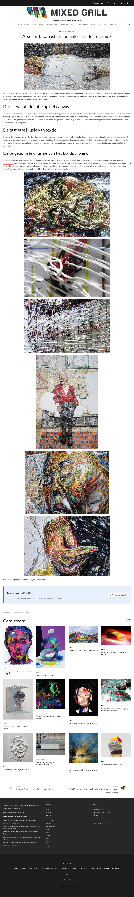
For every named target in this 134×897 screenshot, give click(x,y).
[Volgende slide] (129, 620)
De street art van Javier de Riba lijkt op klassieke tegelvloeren (114, 710)
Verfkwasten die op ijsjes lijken (111, 764)
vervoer (113, 24)
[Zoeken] (127, 2)
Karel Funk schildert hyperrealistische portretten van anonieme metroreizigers (93, 789)
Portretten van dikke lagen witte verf (16, 770)
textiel (85, 140)
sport (106, 24)
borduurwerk (8, 163)
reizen (41, 24)
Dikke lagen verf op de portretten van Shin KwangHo (17, 673)
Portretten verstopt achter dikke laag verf (83, 723)
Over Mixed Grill (98, 809)
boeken (85, 24)
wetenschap (50, 847)
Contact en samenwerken (101, 812)
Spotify (21, 812)
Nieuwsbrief (96, 824)
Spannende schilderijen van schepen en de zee (83, 771)
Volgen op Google (119, 595)
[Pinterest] (115, 2)
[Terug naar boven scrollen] (67, 877)
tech (99, 24)
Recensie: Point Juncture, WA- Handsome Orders (35, 788)
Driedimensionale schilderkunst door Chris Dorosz (17, 728)
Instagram (14, 812)
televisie (49, 844)
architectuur (64, 24)
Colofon (95, 815)
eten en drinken (51, 24)
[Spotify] (121, 2)
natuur (48, 841)
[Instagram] (108, 2)
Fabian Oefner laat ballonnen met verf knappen (49, 717)
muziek (26, 24)
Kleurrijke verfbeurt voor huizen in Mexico (83, 650)
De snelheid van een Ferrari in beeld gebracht (113, 653)
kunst (20, 24)
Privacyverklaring (98, 821)
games (93, 24)
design (34, 24)
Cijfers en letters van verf (44, 675)
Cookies (95, 818)
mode (73, 24)
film (79, 24)
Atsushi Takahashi (29, 93)
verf (28, 612)
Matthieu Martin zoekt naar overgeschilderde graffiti (45, 763)
